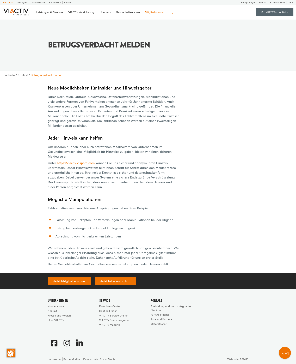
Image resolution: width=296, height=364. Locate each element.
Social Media (107, 359)
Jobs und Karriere (161, 319)
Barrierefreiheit (277, 2)
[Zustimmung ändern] (11, 353)
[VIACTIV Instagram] (67, 344)
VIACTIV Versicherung (81, 12)
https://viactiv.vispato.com (76, 163)
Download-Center (109, 306)
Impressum (54, 359)
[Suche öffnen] (171, 12)
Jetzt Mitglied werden (69, 281)
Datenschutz (90, 359)
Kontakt (262, 2)
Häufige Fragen (248, 2)
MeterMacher (38, 2)
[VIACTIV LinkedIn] (79, 344)
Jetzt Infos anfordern (115, 281)
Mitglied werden (154, 12)
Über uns (105, 12)
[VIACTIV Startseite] (16, 12)
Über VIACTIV (56, 320)
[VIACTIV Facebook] (54, 344)
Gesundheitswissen (128, 12)
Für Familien (55, 2)
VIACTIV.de (8, 2)
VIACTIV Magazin (109, 324)
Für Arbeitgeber (160, 314)
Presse (67, 2)
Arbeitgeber (22, 2)
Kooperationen (56, 306)
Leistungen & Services (49, 12)
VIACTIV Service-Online (277, 12)
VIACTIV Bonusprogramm (114, 320)
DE (289, 2)
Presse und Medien (59, 315)
